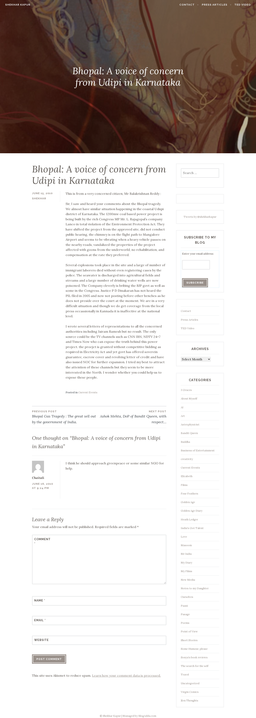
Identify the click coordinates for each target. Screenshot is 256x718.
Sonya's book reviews (194, 657)
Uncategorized (190, 683)
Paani (184, 605)
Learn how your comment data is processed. (126, 675)
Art (183, 416)
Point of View (189, 631)
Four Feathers (189, 493)
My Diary (186, 562)
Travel (185, 674)
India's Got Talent (192, 528)
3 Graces (186, 390)
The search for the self (194, 666)
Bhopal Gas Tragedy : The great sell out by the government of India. (64, 417)
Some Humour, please (194, 649)
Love (184, 536)
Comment (42, 541)
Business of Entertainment (198, 450)
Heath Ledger (189, 519)
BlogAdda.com (147, 716)
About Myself (189, 398)
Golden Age (188, 502)
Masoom (186, 545)
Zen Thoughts (189, 700)
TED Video (242, 4)
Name (39, 600)
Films (184, 485)
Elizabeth (186, 476)
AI (182, 407)
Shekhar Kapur (17, 4)
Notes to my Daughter (195, 588)
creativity (187, 459)
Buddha (185, 442)
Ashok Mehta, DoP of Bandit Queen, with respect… (133, 417)
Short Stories (189, 640)
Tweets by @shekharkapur (200, 217)
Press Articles (214, 4)
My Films (186, 571)
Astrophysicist (190, 424)
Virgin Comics (190, 692)
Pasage (185, 614)
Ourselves (187, 597)
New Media (188, 580)
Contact (187, 4)
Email (40, 620)
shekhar (39, 198)
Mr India (186, 554)
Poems (185, 623)
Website (41, 640)
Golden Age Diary (191, 510)
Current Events (87, 392)
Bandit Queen (189, 433)
